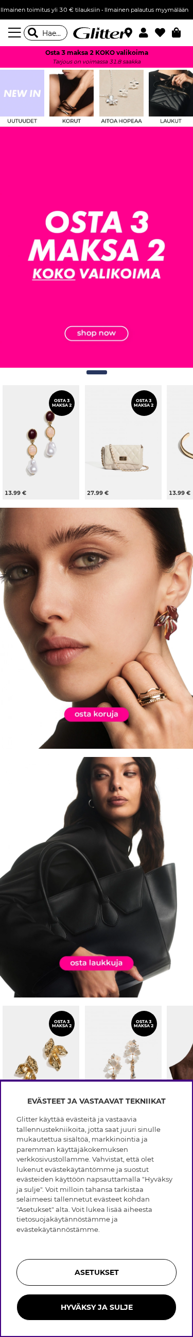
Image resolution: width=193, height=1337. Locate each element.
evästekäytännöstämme (57, 1229)
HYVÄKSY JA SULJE (97, 1307)
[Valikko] (16, 33)
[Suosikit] (163, 33)
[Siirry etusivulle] (97, 33)
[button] (147, 33)
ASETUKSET (97, 1272)
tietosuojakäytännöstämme (63, 1219)
